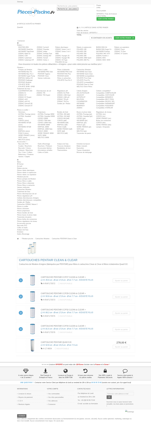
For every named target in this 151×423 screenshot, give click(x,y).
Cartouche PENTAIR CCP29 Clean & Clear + (63, 293)
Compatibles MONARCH (104, 97)
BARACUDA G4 (101, 47)
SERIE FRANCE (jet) (84, 127)
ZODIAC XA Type (61, 60)
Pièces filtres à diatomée (25, 183)
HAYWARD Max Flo (25, 72)
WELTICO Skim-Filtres (84, 86)
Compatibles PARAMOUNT (105, 103)
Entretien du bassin (83, 144)
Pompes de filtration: (25, 69)
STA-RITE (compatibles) (85, 82)
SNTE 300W (42, 135)
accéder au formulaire (90, 403)
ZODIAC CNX (23, 56)
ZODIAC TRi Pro (63, 101)
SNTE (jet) (80, 129)
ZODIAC (79, 108)
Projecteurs (42, 112)
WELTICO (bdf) (62, 133)
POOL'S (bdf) (61, 127)
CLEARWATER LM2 (25, 91)
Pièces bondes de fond (25, 213)
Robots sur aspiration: (121, 47)
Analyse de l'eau (62, 144)
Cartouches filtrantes (84, 69)
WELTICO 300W (43, 137)
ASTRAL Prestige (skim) (26, 114)
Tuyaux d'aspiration (83, 150)
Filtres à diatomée (63, 69)
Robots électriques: (62, 47)
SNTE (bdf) (61, 131)
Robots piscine (22, 168)
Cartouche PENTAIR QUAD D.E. (56, 342)
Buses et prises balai (84, 112)
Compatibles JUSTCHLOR (105, 95)
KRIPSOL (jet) (81, 123)
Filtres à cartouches (64, 78)
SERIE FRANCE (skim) (26, 135)
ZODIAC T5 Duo (120, 51)
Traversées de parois (84, 133)
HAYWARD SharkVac (25, 49)
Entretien (20, 232)
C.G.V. (20, 401)
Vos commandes (54, 394)
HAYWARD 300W (44, 125)
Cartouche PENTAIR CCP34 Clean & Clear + (63, 326)
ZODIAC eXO (23, 99)
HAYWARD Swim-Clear (85, 74)
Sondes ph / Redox (63, 103)
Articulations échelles (45, 150)
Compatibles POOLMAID (104, 106)
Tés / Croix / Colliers (25, 152)
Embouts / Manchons (25, 150)
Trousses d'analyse (63, 146)
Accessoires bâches (45, 148)
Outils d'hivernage (44, 144)
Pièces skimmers (23, 208)
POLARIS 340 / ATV (103, 53)
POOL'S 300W (43, 131)
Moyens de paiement (25, 397)
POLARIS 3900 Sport (84, 58)
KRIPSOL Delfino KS (25, 78)
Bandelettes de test (64, 148)
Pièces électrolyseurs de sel (26, 194)
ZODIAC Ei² (22, 95)
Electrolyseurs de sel (44, 91)
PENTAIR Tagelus (44, 74)
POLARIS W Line (61, 62)
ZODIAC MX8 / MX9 (103, 60)
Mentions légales (24, 404)
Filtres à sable (42, 69)
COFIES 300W (43, 118)
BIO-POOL (80, 99)
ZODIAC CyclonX (43, 47)
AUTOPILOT (81, 97)
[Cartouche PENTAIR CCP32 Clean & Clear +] (32, 313)
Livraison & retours (24, 394)
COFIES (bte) (100, 123)
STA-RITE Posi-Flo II (64, 80)
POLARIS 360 (81, 53)
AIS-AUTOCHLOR (83, 93)
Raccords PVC (23, 144)
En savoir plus (59, 421)
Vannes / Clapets (24, 156)
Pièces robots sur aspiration (26, 174)
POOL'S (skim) (23, 133)
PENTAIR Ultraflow (24, 82)
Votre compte (52, 389)
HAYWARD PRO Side (45, 72)
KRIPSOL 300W (43, 127)
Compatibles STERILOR (104, 108)
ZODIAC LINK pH (63, 97)
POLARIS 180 (81, 49)
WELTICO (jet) (82, 131)
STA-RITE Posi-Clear (84, 78)
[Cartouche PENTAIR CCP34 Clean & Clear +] (32, 329)
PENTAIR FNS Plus (64, 74)
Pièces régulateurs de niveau (27, 221)
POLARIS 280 (81, 51)
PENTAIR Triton (43, 76)
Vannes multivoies (44, 78)
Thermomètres (62, 150)
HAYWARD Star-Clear (84, 72)
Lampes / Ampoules (103, 127)
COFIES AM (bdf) (63, 118)
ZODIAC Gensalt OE (25, 103)
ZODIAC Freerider (43, 49)
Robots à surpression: (84, 47)
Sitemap (20, 2)
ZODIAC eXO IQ (24, 101)
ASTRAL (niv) (101, 114)
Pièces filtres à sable (24, 181)
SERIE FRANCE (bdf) (64, 129)
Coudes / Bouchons (25, 146)
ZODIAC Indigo (42, 51)
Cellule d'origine (82, 91)
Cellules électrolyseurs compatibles (29, 200)
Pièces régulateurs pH (24, 196)
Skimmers (21, 112)
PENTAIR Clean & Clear (85, 84)
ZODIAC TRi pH (62, 99)
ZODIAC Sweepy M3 (44, 56)
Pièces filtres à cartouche (26, 185)
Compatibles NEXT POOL (105, 99)
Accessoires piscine (24, 223)
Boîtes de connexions (103, 120)
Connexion (21, 41)
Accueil (19, 166)
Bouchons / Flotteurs (45, 146)
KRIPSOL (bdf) (62, 125)
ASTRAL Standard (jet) (84, 116)
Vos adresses (53, 401)
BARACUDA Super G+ (104, 49)
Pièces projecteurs (23, 211)
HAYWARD (80, 103)
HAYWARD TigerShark (26, 51)
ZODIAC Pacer (119, 49)
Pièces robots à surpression (26, 172)
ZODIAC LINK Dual (63, 95)
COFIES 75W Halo (44, 120)
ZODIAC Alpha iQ (24, 53)
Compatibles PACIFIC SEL (105, 101)
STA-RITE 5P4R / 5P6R (26, 86)
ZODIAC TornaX (42, 58)
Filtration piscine (22, 177)
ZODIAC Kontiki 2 (102, 56)
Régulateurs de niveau (103, 112)
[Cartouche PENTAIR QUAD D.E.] (32, 345)
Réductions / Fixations (26, 154)
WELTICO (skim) (24, 139)
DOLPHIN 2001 (23, 47)
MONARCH (80, 106)
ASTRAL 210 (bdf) (63, 116)
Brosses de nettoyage (84, 152)
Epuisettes (80, 148)
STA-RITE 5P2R (23, 84)
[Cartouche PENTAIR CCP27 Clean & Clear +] (32, 280)
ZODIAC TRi (41, 93)
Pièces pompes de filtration (26, 179)
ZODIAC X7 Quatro (121, 53)
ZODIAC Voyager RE (62, 58)
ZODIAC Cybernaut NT (26, 60)
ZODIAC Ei (22, 93)
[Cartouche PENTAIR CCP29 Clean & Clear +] (32, 296)
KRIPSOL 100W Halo (45, 129)
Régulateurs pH (62, 91)
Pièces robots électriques (25, 170)
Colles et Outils (43, 152)
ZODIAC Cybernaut (24, 58)
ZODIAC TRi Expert (43, 95)
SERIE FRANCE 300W (46, 133)
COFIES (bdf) (62, 120)
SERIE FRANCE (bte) (103, 125)
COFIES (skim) (23, 120)
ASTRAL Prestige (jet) (84, 114)
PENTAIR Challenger (25, 80)
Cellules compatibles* (103, 91)
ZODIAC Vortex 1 (43, 60)
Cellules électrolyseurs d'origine (28, 198)
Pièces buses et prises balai (26, 215)
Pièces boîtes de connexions (27, 219)
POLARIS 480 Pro (83, 60)
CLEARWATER (82, 101)
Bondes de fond (62, 112)
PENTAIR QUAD (63, 76)
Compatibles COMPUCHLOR (106, 93)
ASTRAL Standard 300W (46, 116)
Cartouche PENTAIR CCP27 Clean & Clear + (63, 277)
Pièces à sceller (22, 206)
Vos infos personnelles (56, 397)
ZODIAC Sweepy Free (44, 53)
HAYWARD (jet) (82, 120)
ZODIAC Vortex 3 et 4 (62, 49)
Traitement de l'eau (23, 191)
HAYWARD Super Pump (26, 76)
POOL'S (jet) (81, 125)
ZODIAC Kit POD (63, 93)
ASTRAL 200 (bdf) (63, 114)
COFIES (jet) (81, 118)
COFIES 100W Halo (44, 123)
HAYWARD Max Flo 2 (25, 74)
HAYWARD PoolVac (103, 51)
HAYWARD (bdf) (62, 123)
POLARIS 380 (81, 56)
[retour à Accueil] (18, 238)
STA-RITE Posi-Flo (83, 80)
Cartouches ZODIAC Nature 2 (27, 204)
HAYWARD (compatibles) (85, 76)
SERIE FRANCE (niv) (103, 118)
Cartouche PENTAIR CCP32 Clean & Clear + (63, 310)
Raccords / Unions (24, 148)
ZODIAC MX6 (101, 58)
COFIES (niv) (100, 116)
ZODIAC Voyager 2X (62, 56)
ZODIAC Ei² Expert (24, 97)
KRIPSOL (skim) (24, 131)
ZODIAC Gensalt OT (25, 106)
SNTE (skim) (22, 137)
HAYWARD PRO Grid (64, 72)
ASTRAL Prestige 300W (46, 114)
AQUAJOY (80, 95)
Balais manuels (82, 146)
